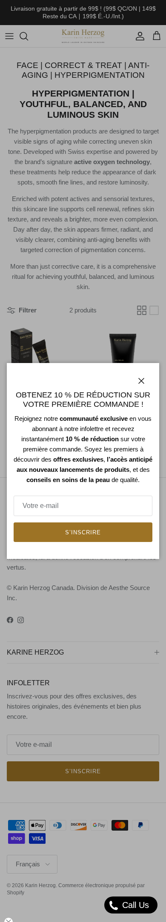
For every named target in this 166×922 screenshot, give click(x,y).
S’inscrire (83, 532)
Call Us (134, 905)
